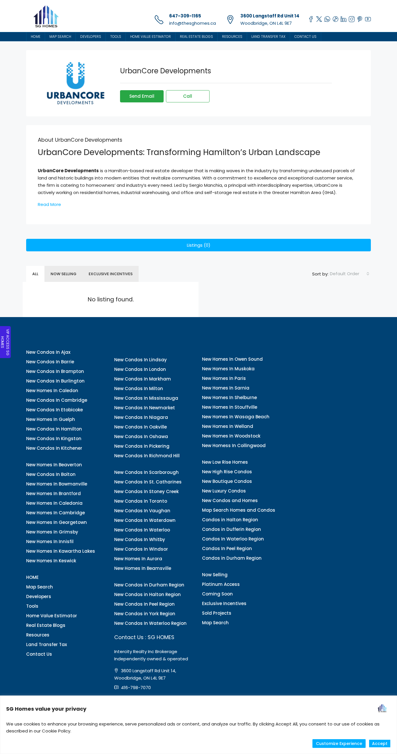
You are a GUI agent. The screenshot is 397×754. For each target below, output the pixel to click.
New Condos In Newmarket (144, 408)
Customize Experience (339, 743)
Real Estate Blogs (196, 36)
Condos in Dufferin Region (231, 529)
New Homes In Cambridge (55, 513)
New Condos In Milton (138, 388)
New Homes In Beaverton (54, 465)
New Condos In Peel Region (144, 604)
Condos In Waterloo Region (233, 539)
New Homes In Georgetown (56, 522)
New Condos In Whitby (139, 539)
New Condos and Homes (230, 500)
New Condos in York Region (144, 614)
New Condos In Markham (142, 379)
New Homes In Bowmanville (56, 484)
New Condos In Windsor (141, 549)
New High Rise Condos (227, 472)
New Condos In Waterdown (145, 520)
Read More (49, 204)
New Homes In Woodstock (231, 436)
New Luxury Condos (224, 491)
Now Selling (63, 274)
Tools (115, 36)
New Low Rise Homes (225, 462)
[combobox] (349, 274)
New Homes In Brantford (53, 493)
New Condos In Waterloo (142, 530)
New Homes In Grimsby (52, 532)
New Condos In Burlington (55, 381)
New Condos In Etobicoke (54, 410)
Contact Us (305, 36)
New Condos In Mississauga (146, 398)
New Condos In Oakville (140, 427)
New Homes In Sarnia (225, 388)
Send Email (141, 96)
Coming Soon (217, 594)
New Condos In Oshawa (141, 436)
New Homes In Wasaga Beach (235, 417)
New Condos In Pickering (141, 446)
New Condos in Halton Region (147, 594)
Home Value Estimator (150, 36)
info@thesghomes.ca (192, 23)
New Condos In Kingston (53, 438)
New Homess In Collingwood (234, 445)
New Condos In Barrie (50, 362)
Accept (379, 743)
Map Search (60, 36)
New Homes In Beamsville (142, 568)
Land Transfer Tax (268, 36)
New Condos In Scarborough (146, 472)
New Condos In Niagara (141, 417)
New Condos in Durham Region (149, 585)
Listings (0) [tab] (198, 245)
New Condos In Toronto (140, 501)
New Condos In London (140, 369)
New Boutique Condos (227, 481)
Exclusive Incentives (111, 274)
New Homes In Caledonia (54, 503)
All (35, 274)
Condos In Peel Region (227, 548)
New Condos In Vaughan (142, 511)
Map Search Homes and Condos (238, 510)
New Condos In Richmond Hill (147, 456)
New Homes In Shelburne (229, 397)
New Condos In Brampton (55, 371)
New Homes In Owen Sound (232, 359)
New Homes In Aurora (138, 559)
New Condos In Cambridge (56, 400)
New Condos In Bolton (51, 474)
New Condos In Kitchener (54, 448)
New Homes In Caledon (52, 390)
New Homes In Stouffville (229, 407)
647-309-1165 (185, 16)
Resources (232, 36)
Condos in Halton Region (230, 520)
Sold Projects (216, 613)
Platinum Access (221, 584)
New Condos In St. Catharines (148, 482)
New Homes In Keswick (51, 561)
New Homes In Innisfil (50, 541)
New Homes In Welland (227, 426)
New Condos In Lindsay (140, 360)
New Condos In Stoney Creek (146, 491)
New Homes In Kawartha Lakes (60, 551)
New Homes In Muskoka (228, 369)
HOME (35, 36)
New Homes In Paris (224, 378)
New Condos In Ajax (48, 352)
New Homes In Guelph (50, 419)
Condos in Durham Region (232, 558)
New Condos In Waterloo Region (150, 623)
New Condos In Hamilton (54, 429)
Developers (90, 36)
